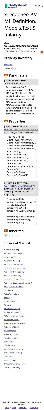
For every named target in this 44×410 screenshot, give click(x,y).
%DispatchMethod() (12, 275)
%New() (7, 305)
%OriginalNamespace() (14, 316)
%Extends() (9, 290)
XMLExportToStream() (13, 349)
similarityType (10, 68)
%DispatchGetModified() (14, 268)
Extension (8, 64)
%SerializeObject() (11, 327)
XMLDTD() (8, 341)
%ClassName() (10, 257)
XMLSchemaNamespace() (15, 364)
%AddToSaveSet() (11, 249)
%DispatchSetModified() (14, 279)
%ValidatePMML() (11, 338)
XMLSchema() (10, 360)
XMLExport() (9, 345)
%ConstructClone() (12, 261)
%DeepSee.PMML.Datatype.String (19, 185)
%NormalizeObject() (12, 308)
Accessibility (34, 408)
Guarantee (23, 408)
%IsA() (7, 297)
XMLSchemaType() (12, 367)
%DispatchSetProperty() (14, 286)
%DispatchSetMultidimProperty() (18, 283)
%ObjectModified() (12, 312)
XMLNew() (8, 356)
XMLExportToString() (13, 352)
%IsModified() (10, 301)
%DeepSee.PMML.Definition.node (19, 51)
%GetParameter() (11, 294)
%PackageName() (11, 319)
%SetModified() (10, 330)
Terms (14, 408)
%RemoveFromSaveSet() (14, 323)
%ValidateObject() (11, 334)
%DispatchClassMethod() (14, 264)
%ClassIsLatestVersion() (14, 253)
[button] (6, 75)
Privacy (7, 408)
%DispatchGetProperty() (14, 272)
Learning (39, 5)
